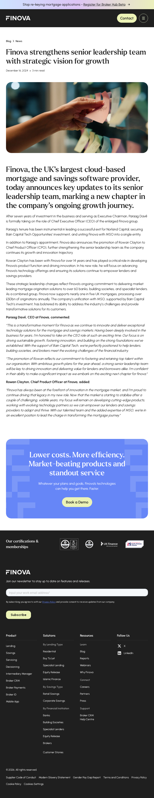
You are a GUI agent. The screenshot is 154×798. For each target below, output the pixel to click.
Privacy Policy (139, 777)
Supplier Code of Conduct (21, 777)
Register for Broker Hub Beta (104, 4)
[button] (143, 18)
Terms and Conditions (116, 777)
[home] (18, 18)
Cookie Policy (13, 784)
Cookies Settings (34, 784)
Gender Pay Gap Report (87, 777)
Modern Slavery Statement (54, 777)
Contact (127, 18)
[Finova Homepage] (18, 572)
